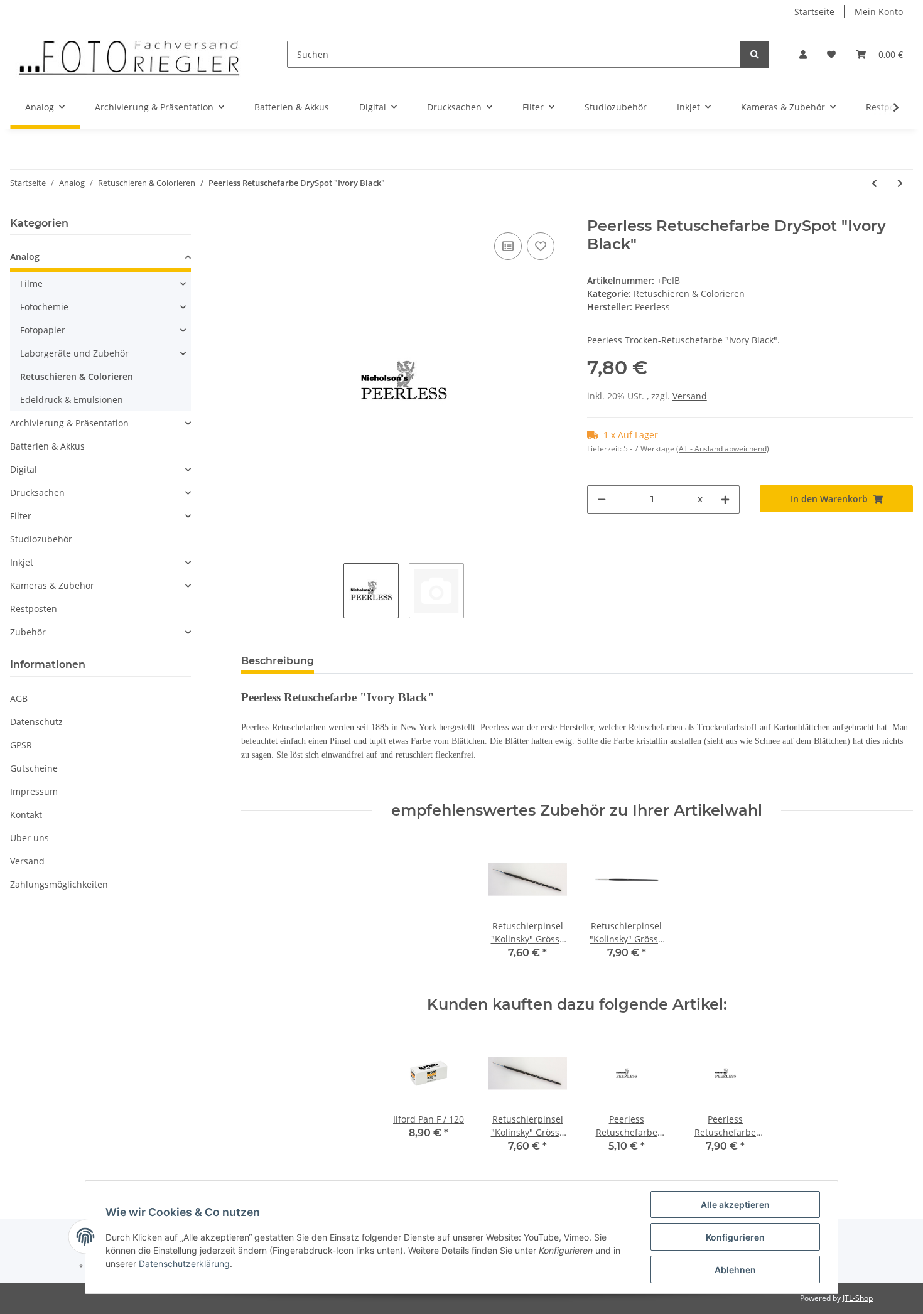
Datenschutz (36, 722)
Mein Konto (879, 12)
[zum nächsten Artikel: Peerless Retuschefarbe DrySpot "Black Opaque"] (900, 183)
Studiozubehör (41, 539)
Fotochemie (44, 307)
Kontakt (26, 815)
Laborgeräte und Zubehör (74, 353)
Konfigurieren (735, 1237)
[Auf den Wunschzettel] (540, 246)
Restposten (33, 609)
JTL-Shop (858, 1298)
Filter (20, 516)
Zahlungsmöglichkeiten (59, 884)
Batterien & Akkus (47, 446)
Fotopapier (42, 330)
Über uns (29, 838)
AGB (19, 698)
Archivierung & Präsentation (69, 423)
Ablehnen (735, 1269)
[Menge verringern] (601, 499)
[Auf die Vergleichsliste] (508, 246)
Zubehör (28, 632)
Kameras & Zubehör (52, 585)
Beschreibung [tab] (277, 661)
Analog (25, 256)
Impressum (34, 791)
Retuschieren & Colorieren (689, 293)
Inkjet (21, 562)
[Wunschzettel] (831, 54)
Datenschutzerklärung (184, 1263)
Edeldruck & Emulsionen (71, 400)
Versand (689, 396)
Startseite (814, 12)
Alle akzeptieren (735, 1204)
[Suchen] (754, 54)
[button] (803, 54)
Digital (23, 469)
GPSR (21, 745)
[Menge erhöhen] (725, 499)
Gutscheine (34, 768)
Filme (31, 283)
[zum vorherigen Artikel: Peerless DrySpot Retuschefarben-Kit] (874, 183)
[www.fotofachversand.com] (128, 54)
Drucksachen (37, 492)
